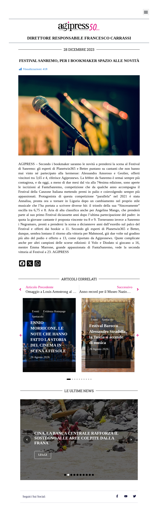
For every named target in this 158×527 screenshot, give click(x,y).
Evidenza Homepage (54, 311)
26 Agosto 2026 (40, 357)
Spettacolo (37, 316)
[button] (146, 12)
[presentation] (27, 439)
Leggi (42, 454)
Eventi (35, 311)
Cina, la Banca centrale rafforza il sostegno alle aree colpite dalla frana (76, 438)
